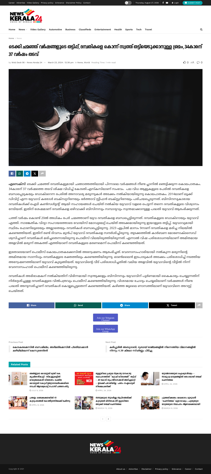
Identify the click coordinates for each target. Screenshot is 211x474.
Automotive (55, 29)
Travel (148, 29)
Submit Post (193, 3)
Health (118, 29)
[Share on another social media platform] (42, 174)
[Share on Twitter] (34, 174)
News (22, 29)
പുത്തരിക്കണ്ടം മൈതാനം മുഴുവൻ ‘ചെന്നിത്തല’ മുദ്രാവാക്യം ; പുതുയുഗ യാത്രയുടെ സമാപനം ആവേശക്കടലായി (181, 401)
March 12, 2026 (104, 408)
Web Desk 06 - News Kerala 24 (27, 62)
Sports (129, 29)
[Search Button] (201, 29)
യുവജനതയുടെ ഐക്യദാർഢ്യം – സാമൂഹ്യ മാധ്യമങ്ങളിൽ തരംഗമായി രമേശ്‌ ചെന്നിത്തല (181, 376)
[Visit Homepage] (26, 16)
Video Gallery (33, 3)
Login (176, 3)
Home (12, 29)
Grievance (59, 3)
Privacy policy (47, 3)
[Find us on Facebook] (163, 3)
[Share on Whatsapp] (19, 174)
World (87, 62)
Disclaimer (146, 469)
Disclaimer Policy (73, 3)
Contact (86, 3)
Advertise (21, 3)
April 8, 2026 (37, 405)
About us (120, 469)
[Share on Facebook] (12, 174)
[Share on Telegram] (27, 174)
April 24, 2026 (104, 390)
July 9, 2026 (37, 390)
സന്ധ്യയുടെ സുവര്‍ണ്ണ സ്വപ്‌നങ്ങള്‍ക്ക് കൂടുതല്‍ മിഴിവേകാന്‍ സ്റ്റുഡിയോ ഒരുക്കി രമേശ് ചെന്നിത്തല (113, 401)
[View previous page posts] (102, 419)
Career (12, 3)
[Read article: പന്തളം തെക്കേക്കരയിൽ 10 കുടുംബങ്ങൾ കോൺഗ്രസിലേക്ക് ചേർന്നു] (18, 402)
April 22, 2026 (170, 384)
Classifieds (85, 29)
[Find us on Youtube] (167, 3)
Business (70, 29)
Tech (138, 29)
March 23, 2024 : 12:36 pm (61, 62)
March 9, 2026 (170, 408)
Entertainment (103, 29)
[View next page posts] (108, 419)
